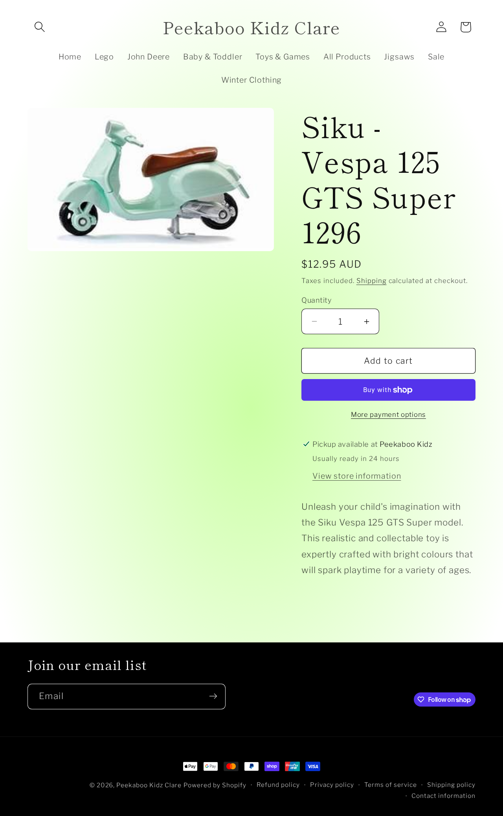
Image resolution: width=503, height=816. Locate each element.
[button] (40, 27)
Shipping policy (451, 784)
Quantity (316, 300)
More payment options (388, 414)
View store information (356, 476)
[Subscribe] (213, 696)
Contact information (443, 796)
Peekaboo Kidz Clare (149, 785)
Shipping (371, 281)
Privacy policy (332, 784)
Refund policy (278, 784)
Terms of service (390, 784)
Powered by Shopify (215, 785)
